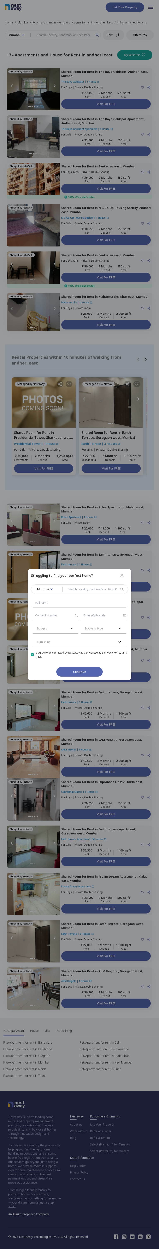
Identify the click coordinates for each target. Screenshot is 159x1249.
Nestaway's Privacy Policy (105, 652)
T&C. (39, 657)
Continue (79, 672)
